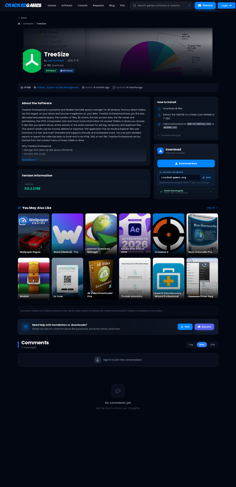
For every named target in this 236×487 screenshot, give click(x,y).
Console (82, 5)
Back (24, 17)
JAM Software (56, 60)
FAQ (122, 5)
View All (211, 207)
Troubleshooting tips (171, 135)
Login (225, 5)
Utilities (41, 87)
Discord (208, 5)
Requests (98, 5)
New (201, 344)
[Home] (19, 24)
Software (66, 5)
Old (212, 344)
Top (191, 344)
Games (52, 5)
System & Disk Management (63, 87)
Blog (112, 5)
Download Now (188, 163)
